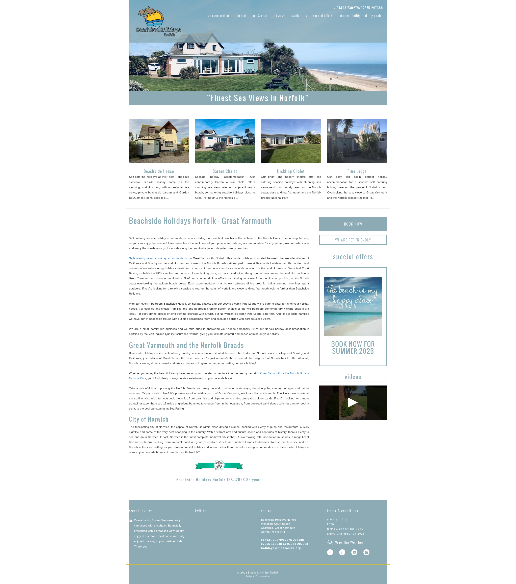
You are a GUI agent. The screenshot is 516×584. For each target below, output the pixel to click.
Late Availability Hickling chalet (361, 16)
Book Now (353, 224)
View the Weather (349, 542)
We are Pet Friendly (353, 239)
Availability (299, 16)
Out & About (261, 16)
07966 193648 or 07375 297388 (284, 543)
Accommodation (219, 16)
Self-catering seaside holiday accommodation (158, 258)
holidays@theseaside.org (281, 548)
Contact (241, 16)
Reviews (280, 16)
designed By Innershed (258, 576)
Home (331, 524)
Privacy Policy (337, 519)
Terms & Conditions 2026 (345, 529)
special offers (322, 16)
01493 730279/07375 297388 (360, 7)
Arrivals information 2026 (346, 533)
